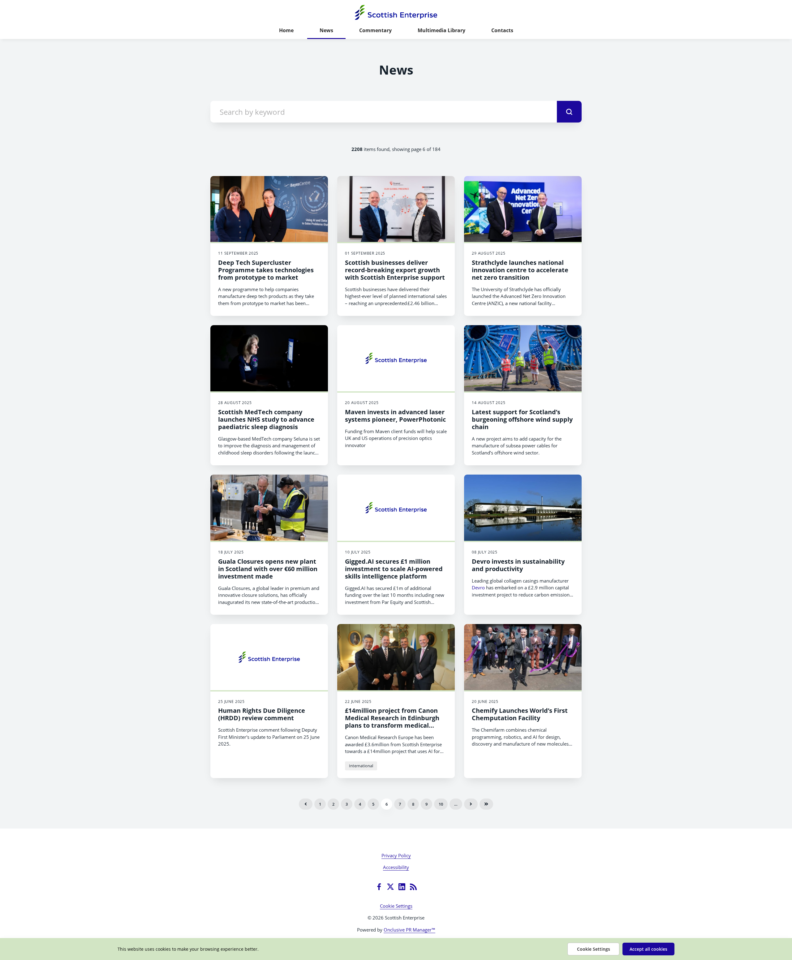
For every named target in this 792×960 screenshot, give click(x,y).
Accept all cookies (648, 949)
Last (486, 804)
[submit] (569, 112)
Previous (305, 804)
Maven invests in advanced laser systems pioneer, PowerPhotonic (395, 416)
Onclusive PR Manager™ (409, 930)
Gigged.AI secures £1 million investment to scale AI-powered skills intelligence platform (394, 568)
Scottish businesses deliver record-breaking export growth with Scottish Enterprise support (395, 270)
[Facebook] (379, 886)
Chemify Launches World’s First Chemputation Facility (520, 714)
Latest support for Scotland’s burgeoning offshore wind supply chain (522, 419)
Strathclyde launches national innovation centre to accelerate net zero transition (520, 270)
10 (441, 804)
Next (471, 804)
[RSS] (413, 886)
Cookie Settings (396, 906)
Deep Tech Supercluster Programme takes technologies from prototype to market (266, 270)
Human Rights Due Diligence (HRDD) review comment (261, 714)
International (361, 765)
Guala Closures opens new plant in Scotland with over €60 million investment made (267, 568)
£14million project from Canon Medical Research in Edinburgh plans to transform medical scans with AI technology (392, 721)
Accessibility (396, 867)
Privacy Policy (396, 855)
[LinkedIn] (401, 886)
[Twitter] (390, 886)
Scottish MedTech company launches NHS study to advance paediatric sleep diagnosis (266, 419)
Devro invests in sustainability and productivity (518, 565)
